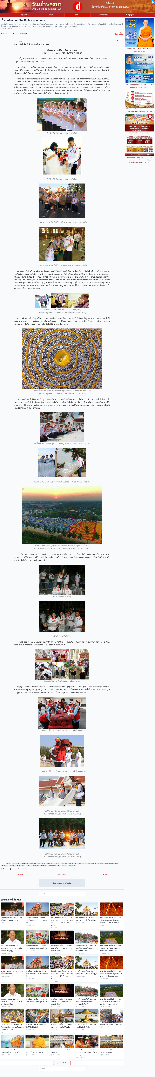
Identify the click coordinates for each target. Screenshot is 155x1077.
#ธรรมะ (29, 865)
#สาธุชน (100, 863)
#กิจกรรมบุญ (41, 863)
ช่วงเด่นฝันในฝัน (23, 33)
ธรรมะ (77, 15)
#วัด (59, 865)
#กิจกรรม (12, 865)
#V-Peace (4, 865)
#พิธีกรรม (36, 865)
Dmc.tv (5, 33)
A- (116, 33)
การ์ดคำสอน (103, 15)
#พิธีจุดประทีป (73, 863)
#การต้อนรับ (82, 863)
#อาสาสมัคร (50, 863)
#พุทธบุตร (33, 863)
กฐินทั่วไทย (25, 15)
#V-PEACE (25, 863)
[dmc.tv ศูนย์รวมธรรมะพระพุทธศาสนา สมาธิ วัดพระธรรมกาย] (77, 6)
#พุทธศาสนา (52, 865)
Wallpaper (130, 15)
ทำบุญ (51, 15)
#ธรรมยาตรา (16, 863)
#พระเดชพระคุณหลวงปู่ (111, 863)
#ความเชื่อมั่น (92, 863)
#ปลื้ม (57, 863)
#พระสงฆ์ (64, 863)
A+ (121, 33)
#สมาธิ (8, 863)
